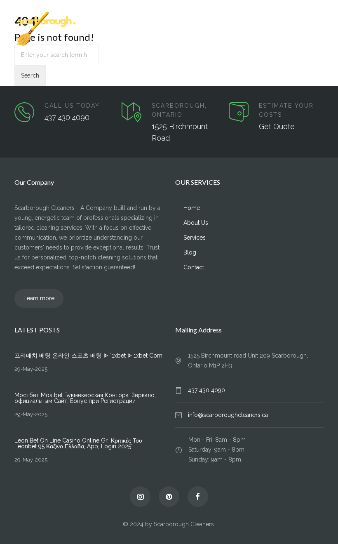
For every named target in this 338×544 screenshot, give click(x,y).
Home (22, 63)
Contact (127, 63)
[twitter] (140, 496)
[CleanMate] (169, 29)
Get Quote (277, 126)
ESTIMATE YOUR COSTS (286, 110)
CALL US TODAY (72, 105)
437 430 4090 (67, 117)
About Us (50, 63)
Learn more (38, 298)
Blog (104, 63)
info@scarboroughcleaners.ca (228, 415)
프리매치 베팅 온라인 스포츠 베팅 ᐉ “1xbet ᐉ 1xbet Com (88, 355)
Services (80, 63)
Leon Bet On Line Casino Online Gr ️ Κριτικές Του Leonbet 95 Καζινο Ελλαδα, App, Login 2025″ (78, 443)
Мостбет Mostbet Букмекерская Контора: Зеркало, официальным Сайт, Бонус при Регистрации (85, 398)
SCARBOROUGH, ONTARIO (179, 110)
